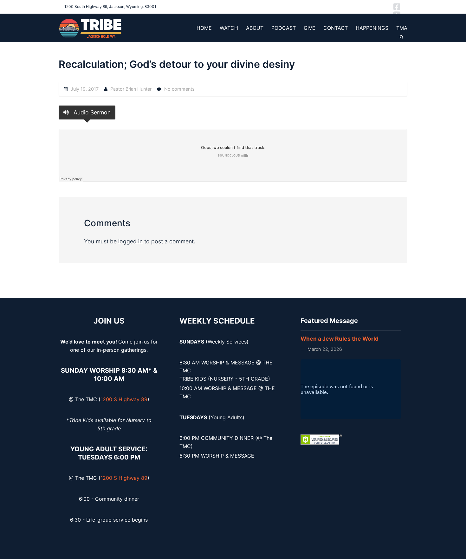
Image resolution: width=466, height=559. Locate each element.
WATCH (229, 28)
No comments (179, 89)
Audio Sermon (91, 112)
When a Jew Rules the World (340, 338)
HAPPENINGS (372, 28)
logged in (130, 241)
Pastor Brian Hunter (131, 89)
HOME (204, 28)
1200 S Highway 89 (123, 399)
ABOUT (254, 28)
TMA (401, 28)
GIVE (309, 28)
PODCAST (283, 28)
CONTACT (335, 28)
